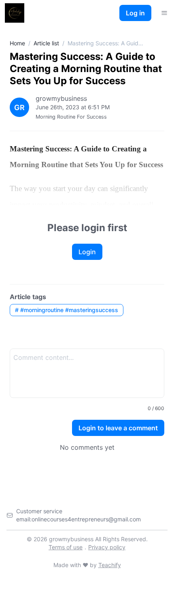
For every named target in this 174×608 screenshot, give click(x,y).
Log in (135, 13)
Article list (46, 43)
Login (87, 252)
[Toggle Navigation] (164, 13)
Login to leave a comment (118, 428)
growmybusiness (61, 98)
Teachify (109, 564)
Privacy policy (106, 547)
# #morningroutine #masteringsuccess (66, 309)
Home (17, 43)
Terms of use (66, 547)
